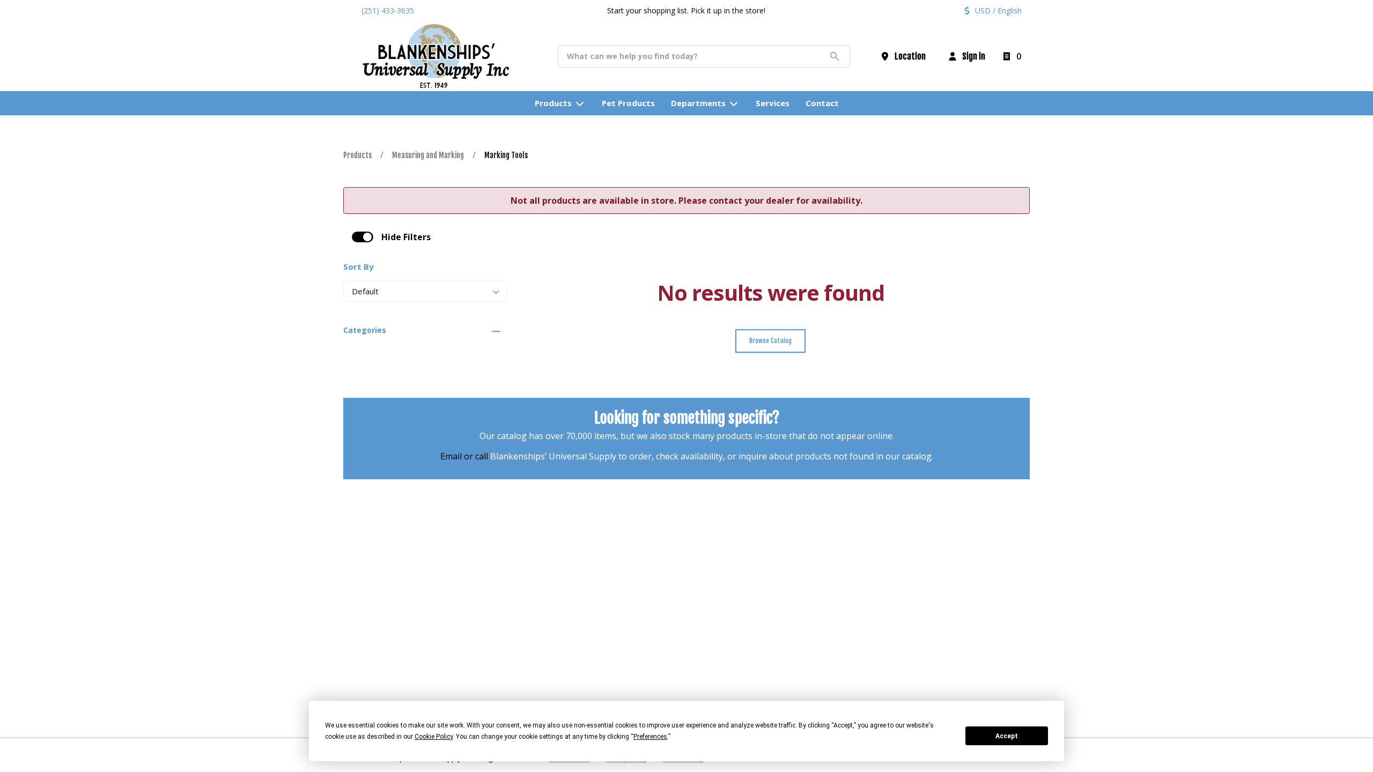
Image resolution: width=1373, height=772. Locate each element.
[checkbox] (362, 237)
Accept (1006, 736)
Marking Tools (506, 155)
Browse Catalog (770, 341)
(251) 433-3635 (387, 10)
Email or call (464, 456)
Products (357, 155)
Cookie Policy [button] (434, 736)
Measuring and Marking (428, 155)
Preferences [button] (650, 736)
